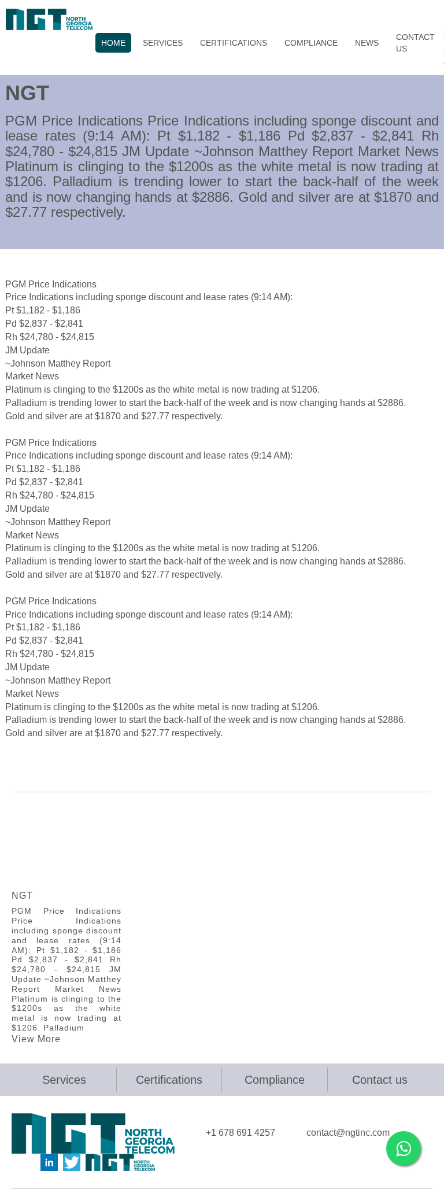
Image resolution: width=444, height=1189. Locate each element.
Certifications (169, 1079)
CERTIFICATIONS (233, 42)
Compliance (275, 1079)
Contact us (380, 1079)
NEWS (367, 42)
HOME (113, 42)
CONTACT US (415, 42)
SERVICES (163, 42)
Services (64, 1079)
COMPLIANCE (311, 42)
